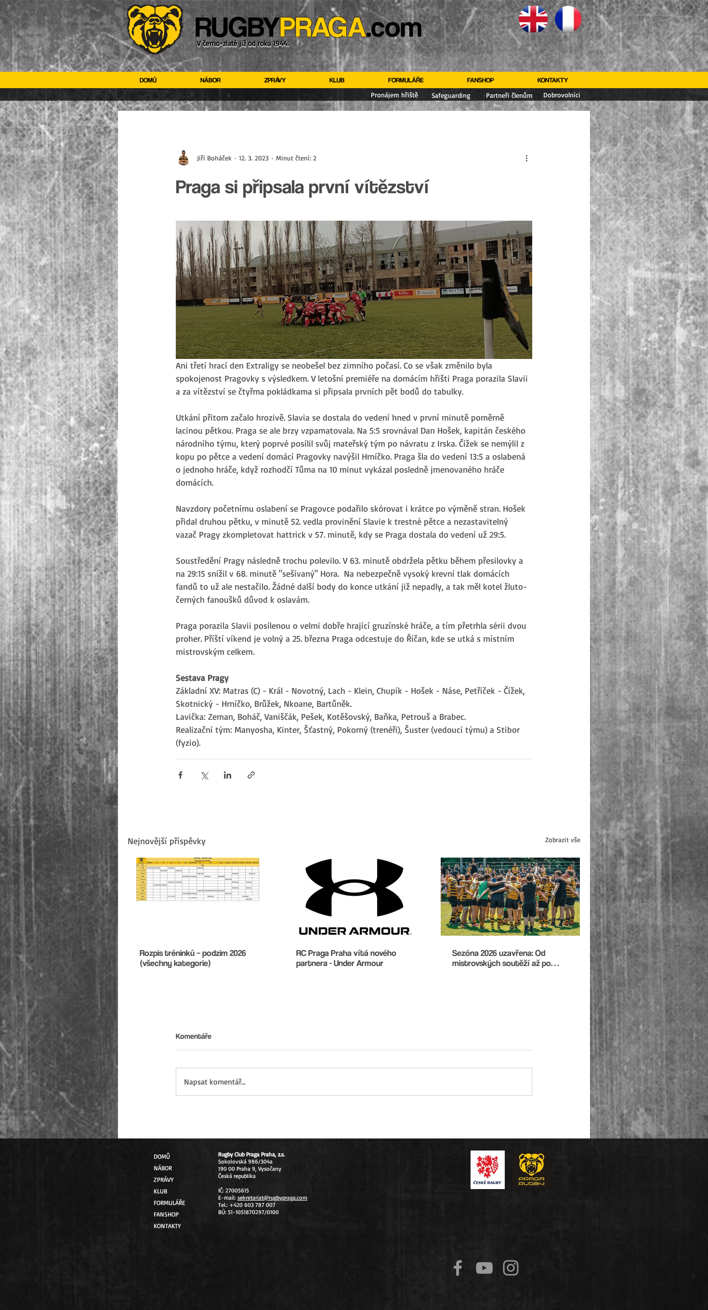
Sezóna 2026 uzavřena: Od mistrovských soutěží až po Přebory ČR (501, 958)
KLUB (160, 1191)
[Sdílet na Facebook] (180, 775)
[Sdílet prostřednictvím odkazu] (251, 775)
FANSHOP (166, 1214)
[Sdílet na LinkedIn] (227, 775)
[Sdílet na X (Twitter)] (204, 775)
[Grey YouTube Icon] (484, 1267)
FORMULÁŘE (169, 1202)
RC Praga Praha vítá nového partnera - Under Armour (346, 958)
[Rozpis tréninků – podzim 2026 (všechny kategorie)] (197, 897)
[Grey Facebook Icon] (457, 1267)
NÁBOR (163, 1168)
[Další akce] (526, 157)
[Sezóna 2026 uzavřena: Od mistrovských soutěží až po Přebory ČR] (510, 897)
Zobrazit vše (562, 839)
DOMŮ (162, 1156)
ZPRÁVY (163, 1179)
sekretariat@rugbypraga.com (272, 1197)
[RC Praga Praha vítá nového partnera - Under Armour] (354, 897)
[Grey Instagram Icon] (510, 1267)
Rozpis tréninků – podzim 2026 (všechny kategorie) (193, 958)
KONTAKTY (167, 1226)
